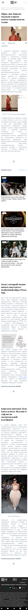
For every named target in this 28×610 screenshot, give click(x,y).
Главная (3, 7)
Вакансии (18, 584)
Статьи (7, 7)
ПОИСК (25, 579)
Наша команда (5, 584)
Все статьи (21, 170)
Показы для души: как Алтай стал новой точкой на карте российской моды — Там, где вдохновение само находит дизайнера (13, 263)
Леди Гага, (23, 377)
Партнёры (24, 584)
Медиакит (12, 584)
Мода (11, 7)
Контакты (22, 582)
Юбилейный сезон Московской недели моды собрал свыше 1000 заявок (13, 199)
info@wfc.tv (6, 599)
